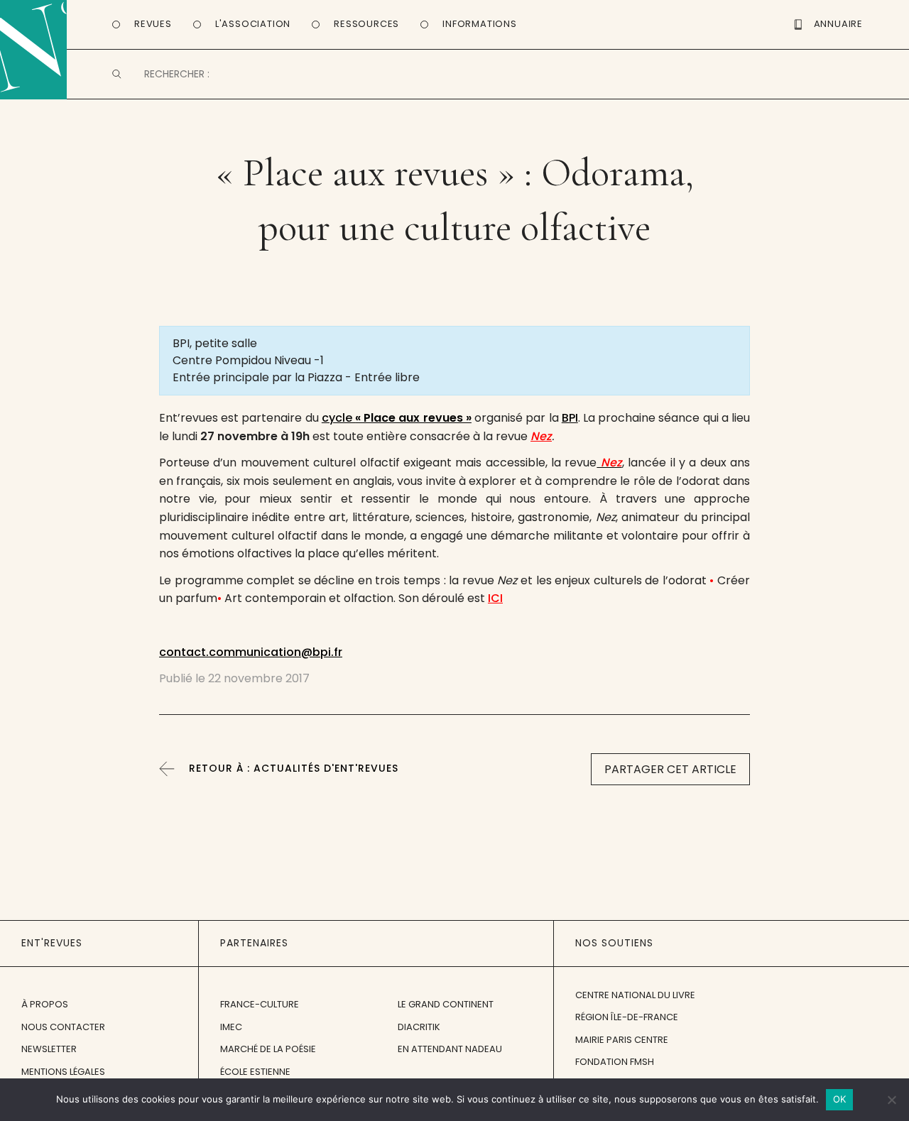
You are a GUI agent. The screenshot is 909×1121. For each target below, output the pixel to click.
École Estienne (255, 1071)
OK (840, 1099)
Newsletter (49, 1049)
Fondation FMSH (614, 1061)
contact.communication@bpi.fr (250, 652)
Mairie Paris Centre (621, 1039)
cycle (397, 418)
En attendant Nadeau (450, 1049)
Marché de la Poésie (268, 1049)
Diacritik (419, 1027)
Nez (541, 436)
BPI (570, 418)
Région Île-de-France (626, 1017)
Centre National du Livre (635, 995)
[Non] (891, 1100)
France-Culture (259, 1004)
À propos (44, 1004)
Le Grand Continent (446, 1004)
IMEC (231, 1027)
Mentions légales (63, 1071)
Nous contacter (63, 1027)
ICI (495, 598)
